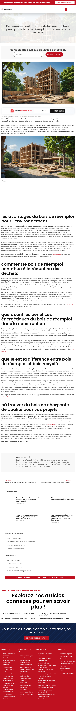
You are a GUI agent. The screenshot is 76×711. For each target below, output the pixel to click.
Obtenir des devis (54, 54)
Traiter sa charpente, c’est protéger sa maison (18, 613)
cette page (57, 254)
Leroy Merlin (51, 424)
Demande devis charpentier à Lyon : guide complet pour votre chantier (27, 499)
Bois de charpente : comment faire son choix (18, 619)
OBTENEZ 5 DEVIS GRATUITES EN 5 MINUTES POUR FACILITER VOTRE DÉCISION (39, 578)
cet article (69, 304)
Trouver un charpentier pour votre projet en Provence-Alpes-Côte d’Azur (27, 516)
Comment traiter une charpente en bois (54, 619)
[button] (66, 9)
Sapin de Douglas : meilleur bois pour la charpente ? (53, 614)
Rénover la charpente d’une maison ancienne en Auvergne (62, 499)
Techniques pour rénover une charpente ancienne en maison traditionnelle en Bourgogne (62, 517)
